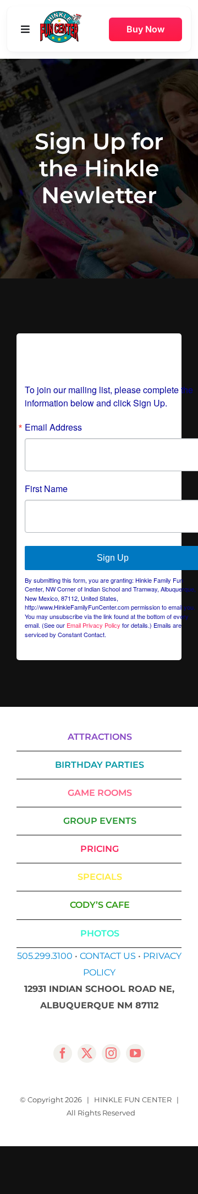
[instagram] (111, 1053)
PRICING (99, 849)
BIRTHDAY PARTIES (99, 765)
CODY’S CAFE (100, 905)
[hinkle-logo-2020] (61, 15)
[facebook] (62, 1053)
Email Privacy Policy (93, 625)
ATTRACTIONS (100, 737)
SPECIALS (100, 877)
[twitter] (87, 1053)
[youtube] (135, 1053)
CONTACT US (108, 956)
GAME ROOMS (100, 793)
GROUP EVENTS (99, 821)
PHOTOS (99, 933)
